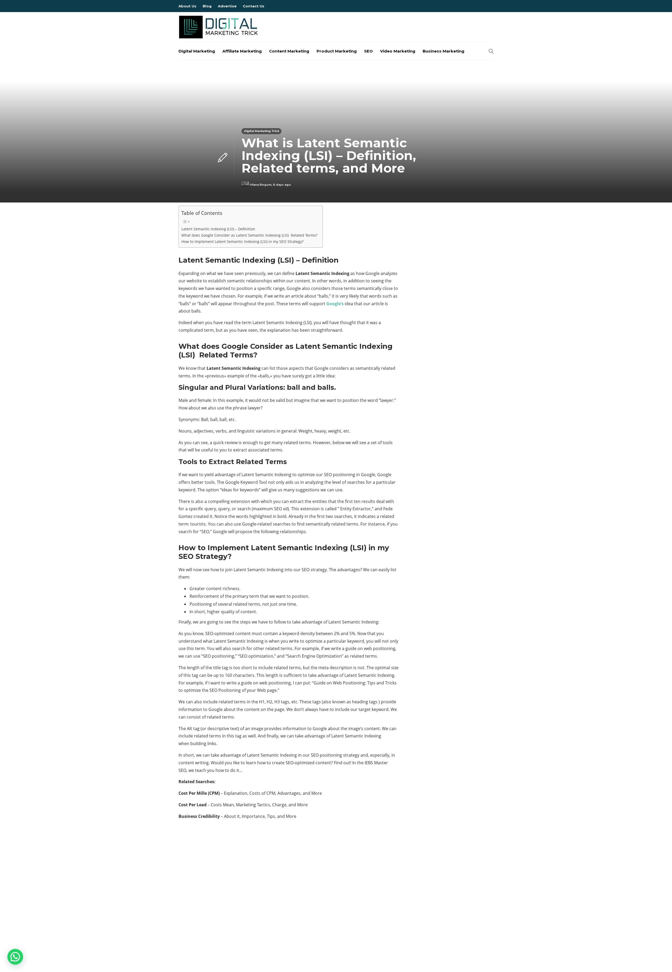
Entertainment (229, 909)
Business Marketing (443, 51)
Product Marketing (337, 51)
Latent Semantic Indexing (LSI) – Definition (218, 228)
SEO (368, 51)
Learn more (413, 905)
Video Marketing (397, 51)
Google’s (335, 303)
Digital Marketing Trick (261, 131)
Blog (207, 6)
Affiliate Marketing (242, 51)
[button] (15, 957)
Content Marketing (289, 51)
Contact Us (253, 6)
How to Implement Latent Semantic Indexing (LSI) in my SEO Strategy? (242, 241)
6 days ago (282, 184)
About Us (187, 6)
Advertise (227, 6)
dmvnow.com (229, 900)
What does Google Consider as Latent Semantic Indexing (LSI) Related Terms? (249, 235)
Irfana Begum (260, 184)
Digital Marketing (196, 51)
